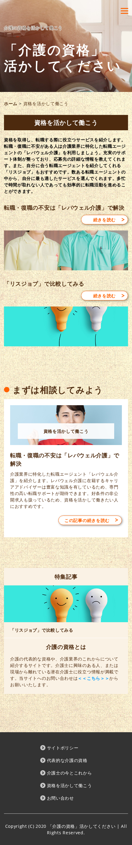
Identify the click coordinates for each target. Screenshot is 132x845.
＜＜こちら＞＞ (93, 678)
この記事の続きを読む (87, 520)
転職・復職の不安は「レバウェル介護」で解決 (64, 207)
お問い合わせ (60, 798)
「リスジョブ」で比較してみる (44, 283)
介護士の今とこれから (69, 773)
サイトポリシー (63, 748)
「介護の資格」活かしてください (63, 58)
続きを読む (104, 220)
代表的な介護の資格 (67, 760)
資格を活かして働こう (69, 785)
